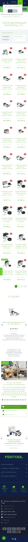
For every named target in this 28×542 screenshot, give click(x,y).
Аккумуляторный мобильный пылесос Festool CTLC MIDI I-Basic (21, 62)
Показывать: (5, 39)
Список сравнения (7, 32)
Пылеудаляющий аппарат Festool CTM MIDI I (7, 246)
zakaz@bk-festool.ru (9, 517)
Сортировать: (6, 36)
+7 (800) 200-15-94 (8, 509)
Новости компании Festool (14, 352)
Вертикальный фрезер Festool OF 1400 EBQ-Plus (14, 323)
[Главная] (2, 14)
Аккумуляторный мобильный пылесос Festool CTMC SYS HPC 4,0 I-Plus (21, 168)
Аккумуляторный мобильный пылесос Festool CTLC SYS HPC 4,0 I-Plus (21, 115)
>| (25, 286)
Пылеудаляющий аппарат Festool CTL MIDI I (21, 193)
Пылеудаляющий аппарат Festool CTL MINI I (21, 219)
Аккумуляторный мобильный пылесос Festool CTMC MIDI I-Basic (21, 142)
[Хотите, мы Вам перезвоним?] (4, 538)
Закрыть (24, 9)
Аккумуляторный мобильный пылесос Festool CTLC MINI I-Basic (21, 89)
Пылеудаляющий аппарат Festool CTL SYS (7, 60)
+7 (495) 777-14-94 (8, 506)
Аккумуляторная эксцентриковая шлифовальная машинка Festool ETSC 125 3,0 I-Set (14, 443)
